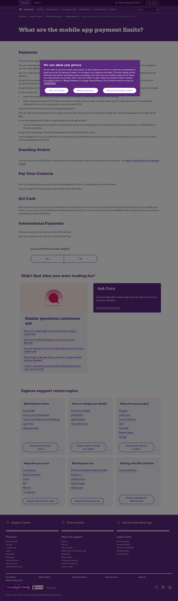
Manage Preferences (85, 90)
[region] (90, 78)
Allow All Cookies (57, 90)
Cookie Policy (50, 83)
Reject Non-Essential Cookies (119, 90)
